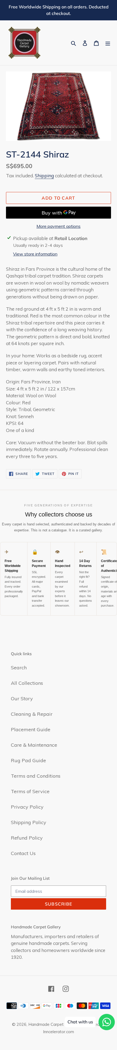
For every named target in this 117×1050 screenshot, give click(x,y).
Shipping (44, 175)
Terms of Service (30, 791)
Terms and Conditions (35, 776)
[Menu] (107, 42)
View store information (35, 254)
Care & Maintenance (34, 745)
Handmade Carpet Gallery (53, 1024)
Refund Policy (27, 838)
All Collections (27, 683)
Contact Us (23, 853)
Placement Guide (30, 729)
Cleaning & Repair (32, 714)
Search (19, 667)
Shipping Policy (28, 822)
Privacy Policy (27, 807)
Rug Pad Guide (28, 760)
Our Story (22, 698)
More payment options (58, 226)
